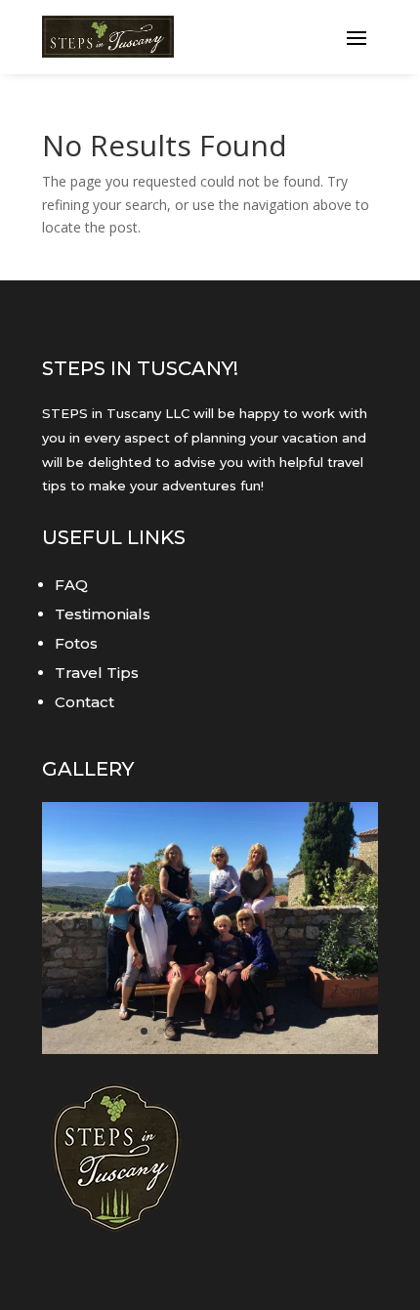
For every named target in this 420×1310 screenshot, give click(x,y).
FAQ (71, 584)
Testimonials (102, 614)
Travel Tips (97, 672)
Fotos (76, 643)
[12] (210, 1048)
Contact (84, 702)
